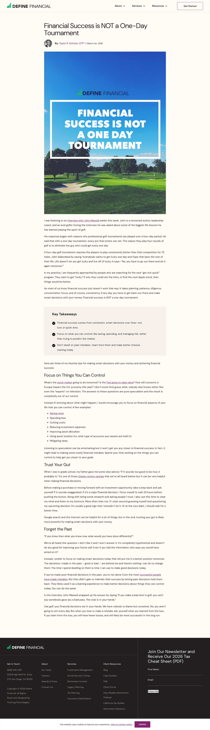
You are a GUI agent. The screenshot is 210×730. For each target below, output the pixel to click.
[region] (105, 724)
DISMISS (142, 724)
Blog (105, 670)
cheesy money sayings (91, 476)
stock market (64, 382)
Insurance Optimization (79, 698)
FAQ (105, 681)
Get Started (190, 6)
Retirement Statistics (114, 708)
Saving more (57, 413)
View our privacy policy (121, 724)
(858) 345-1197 (14, 670)
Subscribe (153, 691)
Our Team (46, 670)
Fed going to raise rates (120, 382)
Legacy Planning (75, 687)
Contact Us (47, 687)
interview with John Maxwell (83, 220)
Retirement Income (77, 681)
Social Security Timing (78, 675)
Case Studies (110, 675)
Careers (46, 675)
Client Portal (109, 687)
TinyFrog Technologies (18, 702)
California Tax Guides (113, 703)
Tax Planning (73, 692)
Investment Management (80, 670)
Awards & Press (49, 681)
